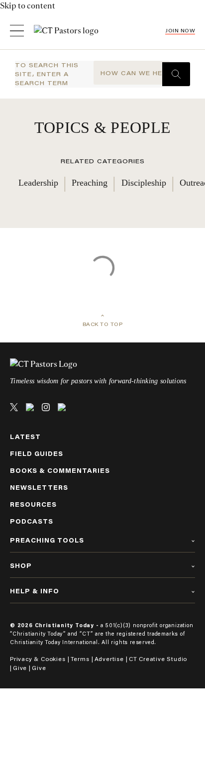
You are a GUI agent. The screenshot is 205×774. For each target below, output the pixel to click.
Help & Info (34, 591)
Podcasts (31, 521)
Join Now (180, 30)
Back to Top (103, 324)
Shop (21, 565)
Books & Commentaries (60, 470)
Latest (25, 437)
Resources (33, 504)
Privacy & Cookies (38, 659)
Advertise (109, 659)
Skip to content (27, 6)
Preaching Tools (47, 540)
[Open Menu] (17, 30)
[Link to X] (14, 407)
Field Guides (36, 453)
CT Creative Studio (158, 659)
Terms (80, 659)
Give (20, 667)
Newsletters (39, 487)
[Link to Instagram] (46, 407)
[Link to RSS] (62, 407)
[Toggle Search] (176, 74)
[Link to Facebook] (30, 407)
